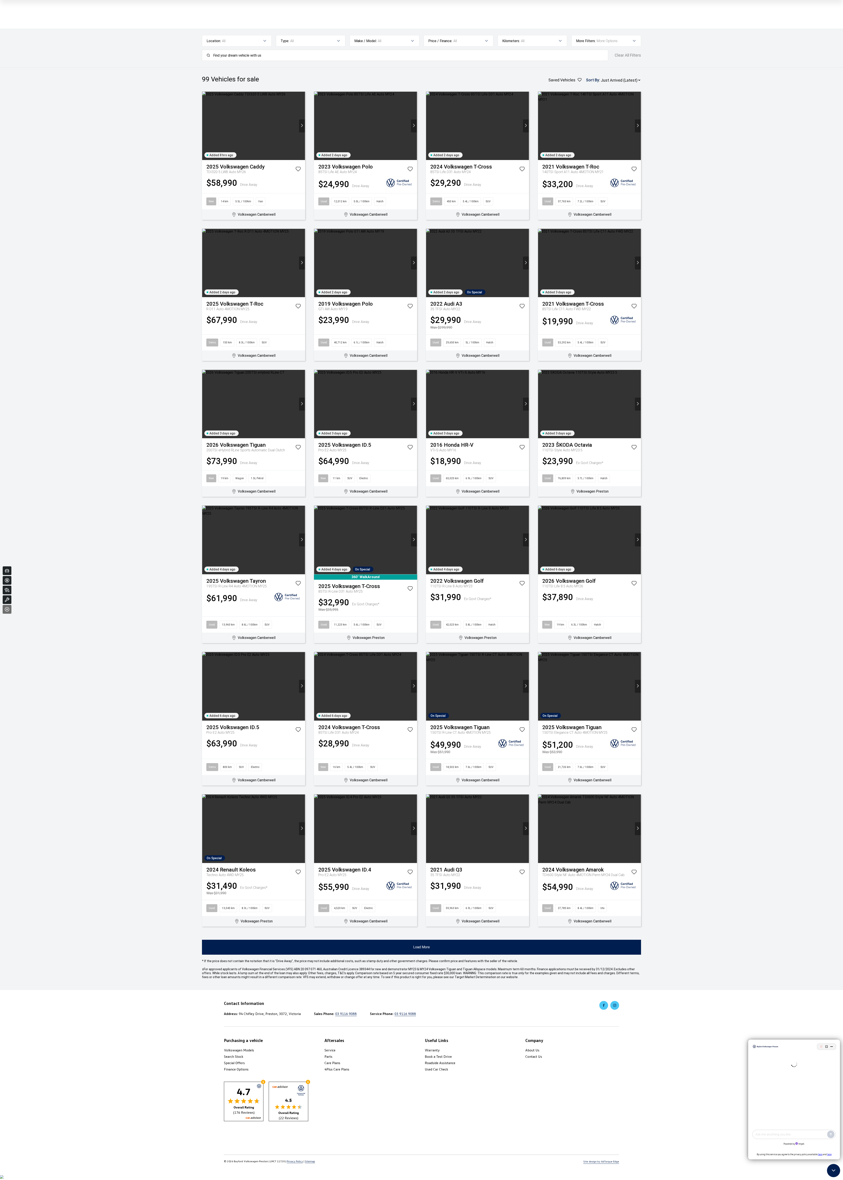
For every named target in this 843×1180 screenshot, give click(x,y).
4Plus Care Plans (336, 1069)
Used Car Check (436, 1069)
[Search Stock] (7, 590)
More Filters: (586, 41)
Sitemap (310, 1161)
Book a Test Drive (438, 1056)
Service (329, 1050)
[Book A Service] (7, 599)
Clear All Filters (628, 55)
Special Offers (234, 1063)
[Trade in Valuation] (7, 570)
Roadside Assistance (440, 1063)
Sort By (592, 80)
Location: (214, 41)
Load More (421, 947)
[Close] (7, 609)
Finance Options (236, 1069)
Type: (285, 41)
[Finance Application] (7, 580)
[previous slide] (205, 125)
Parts (328, 1056)
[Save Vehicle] (298, 170)
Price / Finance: (440, 41)
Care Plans (332, 1063)
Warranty (432, 1050)
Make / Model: (365, 41)
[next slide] (302, 125)
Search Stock (233, 1056)
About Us (532, 1050)
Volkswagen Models (239, 1050)
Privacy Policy (295, 1161)
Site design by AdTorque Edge (601, 1161)
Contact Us (533, 1056)
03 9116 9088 (346, 1013)
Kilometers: (511, 41)
